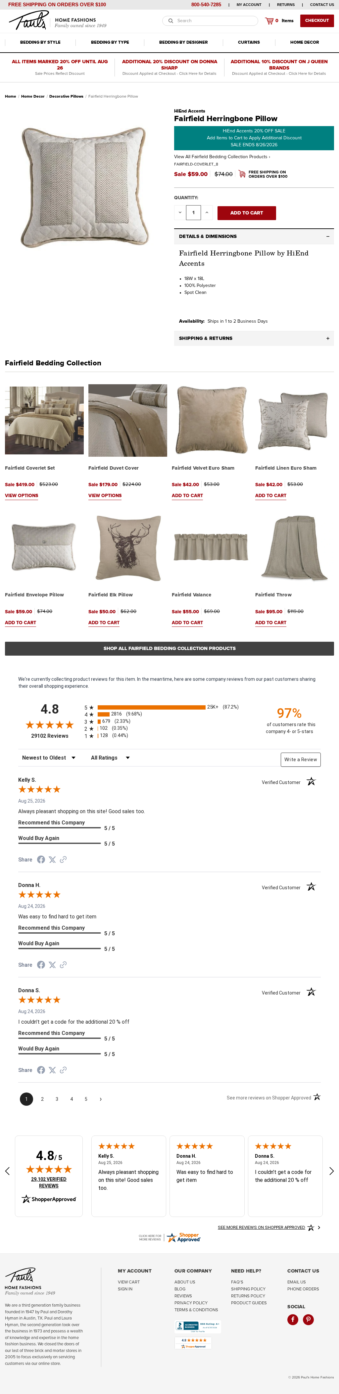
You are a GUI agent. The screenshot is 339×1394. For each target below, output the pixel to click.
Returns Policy (248, 1296)
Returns (286, 5)
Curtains (249, 42)
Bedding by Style (40, 42)
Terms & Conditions (196, 1310)
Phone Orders (303, 1289)
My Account (249, 5)
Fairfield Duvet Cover (113, 468)
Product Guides (249, 1303)
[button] (254, 236)
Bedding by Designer (183, 42)
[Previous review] (7, 1171)
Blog (179, 1289)
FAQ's (237, 1282)
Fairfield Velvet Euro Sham (203, 468)
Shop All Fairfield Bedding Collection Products (170, 648)
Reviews (183, 1296)
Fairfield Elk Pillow (110, 594)
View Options (21, 495)
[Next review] (331, 1171)
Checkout (317, 21)
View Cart (129, 1282)
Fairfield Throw (273, 594)
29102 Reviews (56, 736)
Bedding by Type (110, 42)
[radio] (169, 707)
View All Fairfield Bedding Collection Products (222, 157)
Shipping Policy (248, 1289)
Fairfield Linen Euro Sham (285, 468)
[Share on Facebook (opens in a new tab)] (41, 860)
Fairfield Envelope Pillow (34, 594)
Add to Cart (187, 495)
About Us (184, 1282)
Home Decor (304, 42)
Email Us (296, 1282)
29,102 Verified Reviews (53, 1182)
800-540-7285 (206, 4)
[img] (49, 1169)
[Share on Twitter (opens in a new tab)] (52, 859)
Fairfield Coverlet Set (30, 468)
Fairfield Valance (191, 594)
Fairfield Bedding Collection (53, 363)
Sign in (125, 1289)
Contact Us (322, 5)
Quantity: (186, 198)
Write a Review (300, 759)
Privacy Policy (191, 1303)
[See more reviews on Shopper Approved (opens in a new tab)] (63, 860)
